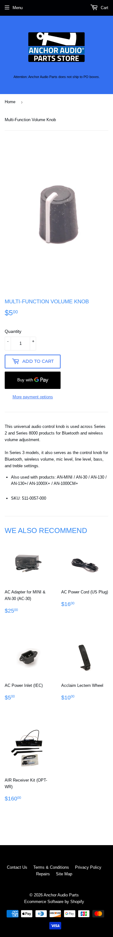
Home (10, 101)
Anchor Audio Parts (61, 895)
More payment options (33, 397)
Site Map (64, 874)
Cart (104, 7)
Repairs (43, 874)
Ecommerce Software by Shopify (54, 901)
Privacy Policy (88, 867)
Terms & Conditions (51, 867)
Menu (18, 7)
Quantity (13, 331)
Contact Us (17, 867)
